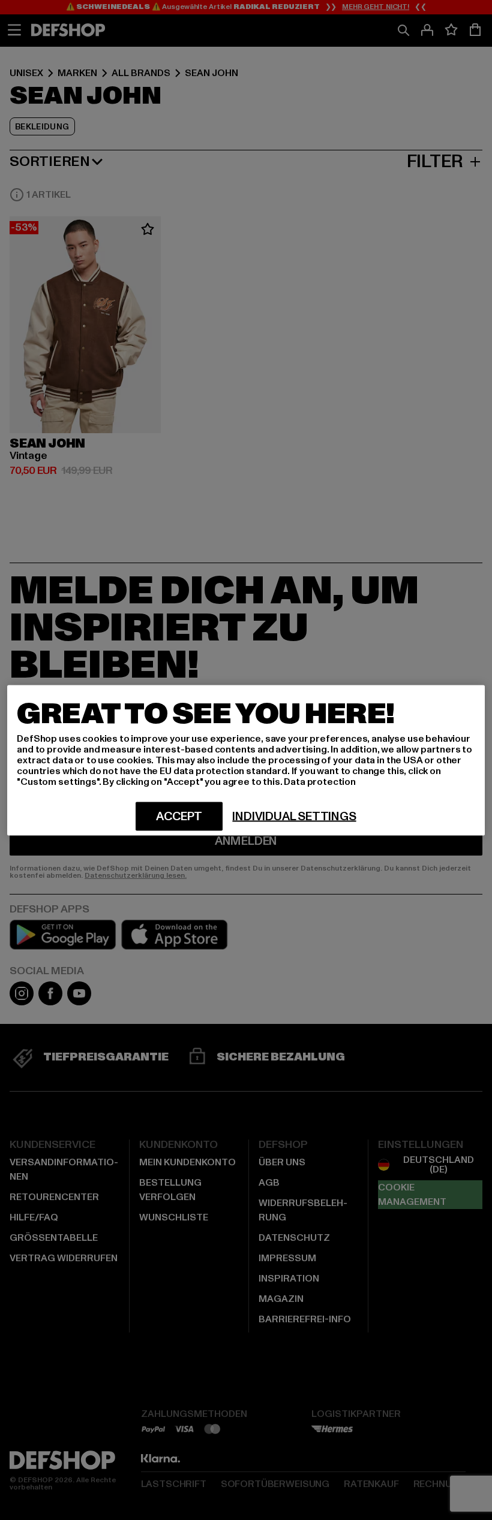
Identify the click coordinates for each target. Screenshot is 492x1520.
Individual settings (294, 816)
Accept (179, 816)
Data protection (320, 781)
